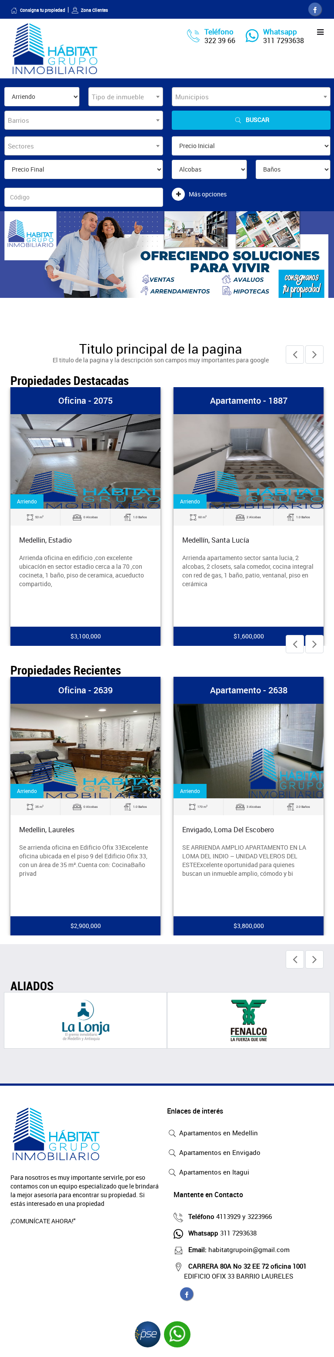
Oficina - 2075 (85, 400)
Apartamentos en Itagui (213, 1172)
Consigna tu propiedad (42, 10)
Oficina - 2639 (85, 690)
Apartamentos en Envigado (219, 1152)
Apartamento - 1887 (248, 400)
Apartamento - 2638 (248, 690)
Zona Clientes (94, 10)
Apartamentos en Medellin (217, 1132)
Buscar (257, 119)
